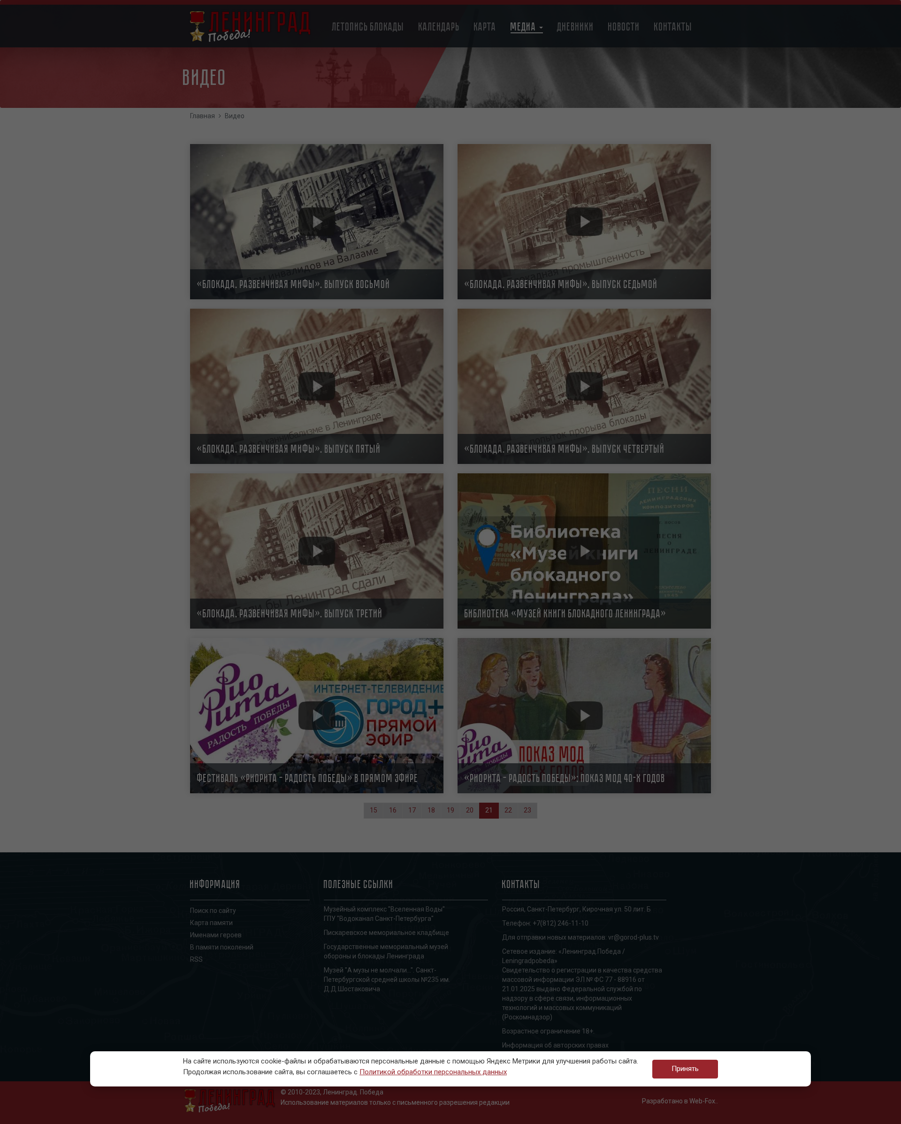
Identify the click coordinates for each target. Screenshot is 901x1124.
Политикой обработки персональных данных (433, 1072)
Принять (685, 1068)
